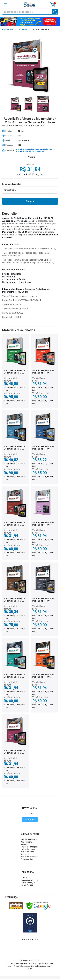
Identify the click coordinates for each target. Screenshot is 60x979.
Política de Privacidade (29, 857)
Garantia (24, 844)
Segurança (25, 854)
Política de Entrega (28, 849)
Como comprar (26, 842)
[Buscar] (55, 12)
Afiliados (30, 819)
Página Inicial (7, 29)
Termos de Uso (27, 859)
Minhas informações (30, 880)
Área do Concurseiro (29, 839)
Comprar (30, 201)
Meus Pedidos (27, 885)
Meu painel (26, 877)
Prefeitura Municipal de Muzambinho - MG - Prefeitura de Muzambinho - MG (35, 150)
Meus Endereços (28, 882)
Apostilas (23, 29)
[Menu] (5, 5)
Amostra (31, 157)
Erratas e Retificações (29, 847)
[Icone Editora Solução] (29, 4)
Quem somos (27, 813)
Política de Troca (27, 852)
